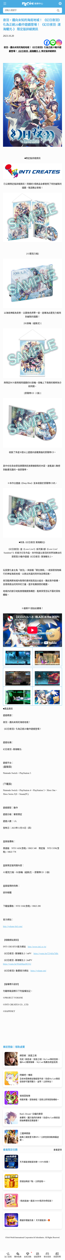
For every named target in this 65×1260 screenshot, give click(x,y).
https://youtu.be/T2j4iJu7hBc (46, 953)
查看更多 (58, 1150)
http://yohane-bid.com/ (13, 926)
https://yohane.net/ (38, 971)
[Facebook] (47, 43)
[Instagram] (59, 43)
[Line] (53, 43)
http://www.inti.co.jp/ (37, 947)
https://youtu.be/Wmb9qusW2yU (17, 964)
